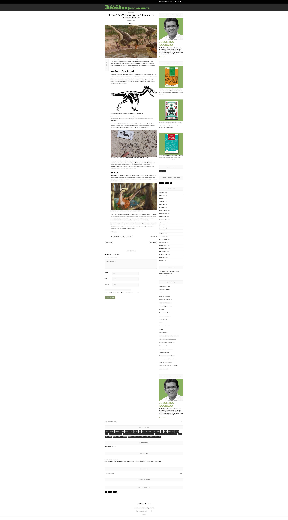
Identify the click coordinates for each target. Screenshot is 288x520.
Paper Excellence (167, 302)
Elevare (160, 322)
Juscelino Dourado (175, 335)
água (156, 436)
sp (138, 436)
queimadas (125, 436)
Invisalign (161, 329)
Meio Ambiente (131, 20)
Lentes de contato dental (164, 326)
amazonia (117, 431)
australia (136, 431)
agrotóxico (112, 431)
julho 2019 (161, 260)
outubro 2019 (162, 251)
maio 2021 (161, 198)
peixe (106, 436)
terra (147, 436)
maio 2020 (162, 231)
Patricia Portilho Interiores (164, 289)
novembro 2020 (163, 213)
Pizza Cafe (161, 309)
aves (143, 431)
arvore (126, 431)
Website (107, 284)
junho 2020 (162, 228)
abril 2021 (161, 201)
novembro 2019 (163, 248)
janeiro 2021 (162, 207)
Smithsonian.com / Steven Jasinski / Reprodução (131, 113)
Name (106, 272)
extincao (177, 431)
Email (106, 278)
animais (122, 431)
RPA (168, 368)
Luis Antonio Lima (166, 286)
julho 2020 (162, 225)
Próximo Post (152, 242)
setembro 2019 (163, 254)
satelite (135, 436)
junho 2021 (162, 195)
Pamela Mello (166, 352)
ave (140, 431)
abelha (107, 431)
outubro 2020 (162, 216)
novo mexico (116, 236)
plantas (114, 436)
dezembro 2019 (163, 245)
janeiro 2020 (162, 242)
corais (165, 431)
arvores (131, 431)
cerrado (158, 431)
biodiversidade (148, 431)
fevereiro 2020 (163, 239)
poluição (119, 436)
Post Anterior (109, 242)
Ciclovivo (161, 292)
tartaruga (142, 436)
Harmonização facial (163, 332)
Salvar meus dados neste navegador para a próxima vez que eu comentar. (122, 292)
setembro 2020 (163, 219)
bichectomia (168, 345)
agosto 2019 (162, 257)
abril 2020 (161, 233)
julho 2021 (161, 192)
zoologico (151, 436)
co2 (162, 431)
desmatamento (171, 431)
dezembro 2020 (163, 210)
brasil (154, 431)
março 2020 (162, 236)
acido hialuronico (169, 349)
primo (123, 236)
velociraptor (129, 236)
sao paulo (130, 436)
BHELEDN (165, 319)
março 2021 (162, 204)
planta (110, 436)
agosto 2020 (162, 222)
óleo (159, 436)
